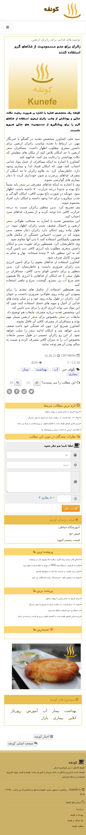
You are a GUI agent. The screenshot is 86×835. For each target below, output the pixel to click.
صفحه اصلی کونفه (21, 743)
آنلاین (72, 718)
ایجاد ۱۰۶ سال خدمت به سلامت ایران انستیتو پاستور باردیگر (53, 417)
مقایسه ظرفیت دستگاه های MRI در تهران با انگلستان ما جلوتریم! (51, 565)
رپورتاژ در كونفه (76, 815)
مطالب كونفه (77, 826)
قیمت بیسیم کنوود (68, 540)
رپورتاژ (16, 711)
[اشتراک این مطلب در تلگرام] (24, 391)
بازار (45, 718)
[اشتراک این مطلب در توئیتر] (31, 391)
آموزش (32, 711)
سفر (9, 148)
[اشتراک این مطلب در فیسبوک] (17, 391)
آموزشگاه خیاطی (69, 527)
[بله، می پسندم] (37, 382)
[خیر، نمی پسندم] (17, 382)
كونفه (51, 8)
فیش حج (74, 533)
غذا (30, 166)
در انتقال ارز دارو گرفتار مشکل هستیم (64, 610)
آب (65, 280)
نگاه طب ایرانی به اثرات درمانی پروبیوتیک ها (60, 429)
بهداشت (41, 369)
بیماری (73, 374)
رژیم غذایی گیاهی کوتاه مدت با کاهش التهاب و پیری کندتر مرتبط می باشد (48, 423)
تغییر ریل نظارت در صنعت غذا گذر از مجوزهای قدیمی (58, 571)
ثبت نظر (69, 508)
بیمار (25, 369)
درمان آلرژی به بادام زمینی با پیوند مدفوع (62, 411)
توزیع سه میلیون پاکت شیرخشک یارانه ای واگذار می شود (56, 577)
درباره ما (79, 809)
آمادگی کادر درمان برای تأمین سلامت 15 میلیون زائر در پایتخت (54, 559)
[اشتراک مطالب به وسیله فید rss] (9, 391)
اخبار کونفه (42, 736)
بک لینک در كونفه (75, 820)
